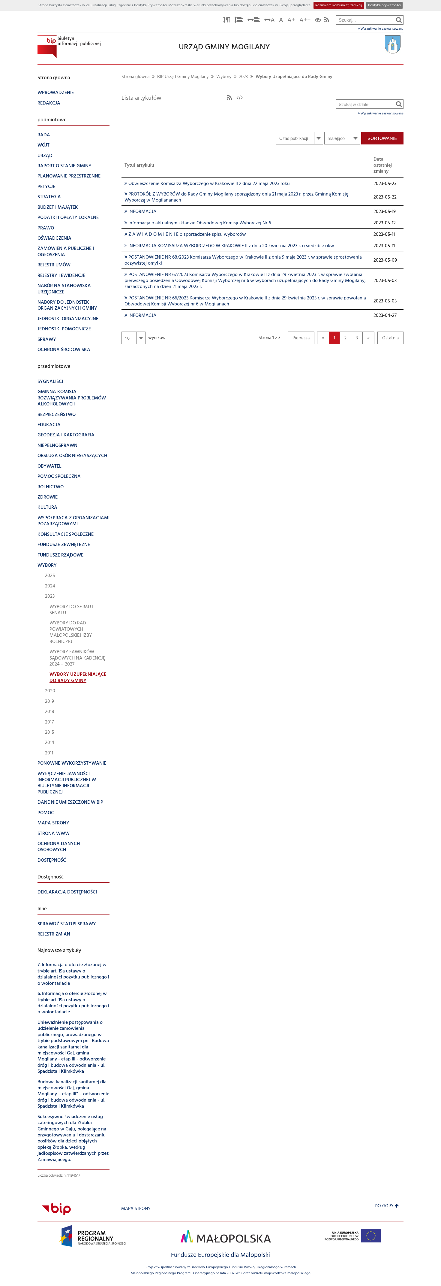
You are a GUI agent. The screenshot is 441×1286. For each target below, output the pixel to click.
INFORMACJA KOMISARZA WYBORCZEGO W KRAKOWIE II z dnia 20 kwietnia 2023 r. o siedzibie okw (229, 246)
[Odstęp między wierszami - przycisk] (239, 21)
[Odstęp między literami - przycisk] (226, 21)
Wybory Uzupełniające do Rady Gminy (294, 77)
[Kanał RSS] (229, 98)
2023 (243, 77)
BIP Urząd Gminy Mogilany (182, 77)
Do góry (384, 1206)
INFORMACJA (140, 212)
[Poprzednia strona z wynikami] (323, 338)
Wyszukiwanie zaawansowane (382, 29)
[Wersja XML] (239, 98)
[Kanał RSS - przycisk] (327, 21)
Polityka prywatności (384, 5)
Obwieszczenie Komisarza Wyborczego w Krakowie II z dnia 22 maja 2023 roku (207, 184)
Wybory (223, 77)
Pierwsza (299, 339)
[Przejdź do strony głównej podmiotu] (69, 46)
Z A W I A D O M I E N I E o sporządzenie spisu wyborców (185, 234)
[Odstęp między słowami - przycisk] (254, 21)
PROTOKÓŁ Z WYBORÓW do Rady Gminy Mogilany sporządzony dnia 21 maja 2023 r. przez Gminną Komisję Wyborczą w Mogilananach (236, 197)
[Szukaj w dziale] (399, 104)
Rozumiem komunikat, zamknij (338, 5)
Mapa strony (136, 1209)
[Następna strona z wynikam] (368, 338)
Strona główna (135, 77)
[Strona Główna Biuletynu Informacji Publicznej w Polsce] (56, 1209)
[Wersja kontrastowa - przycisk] (318, 21)
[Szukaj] (399, 20)
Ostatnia (388, 339)
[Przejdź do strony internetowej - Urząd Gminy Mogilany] (392, 44)
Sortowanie (382, 138)
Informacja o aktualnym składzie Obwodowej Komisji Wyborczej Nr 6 (197, 223)
